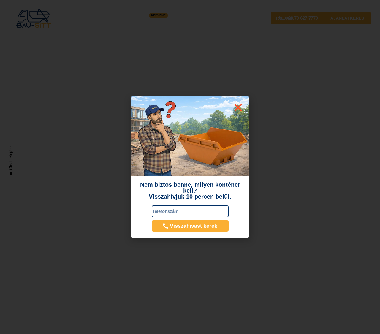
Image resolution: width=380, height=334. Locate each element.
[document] (190, 167)
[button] (238, 107)
